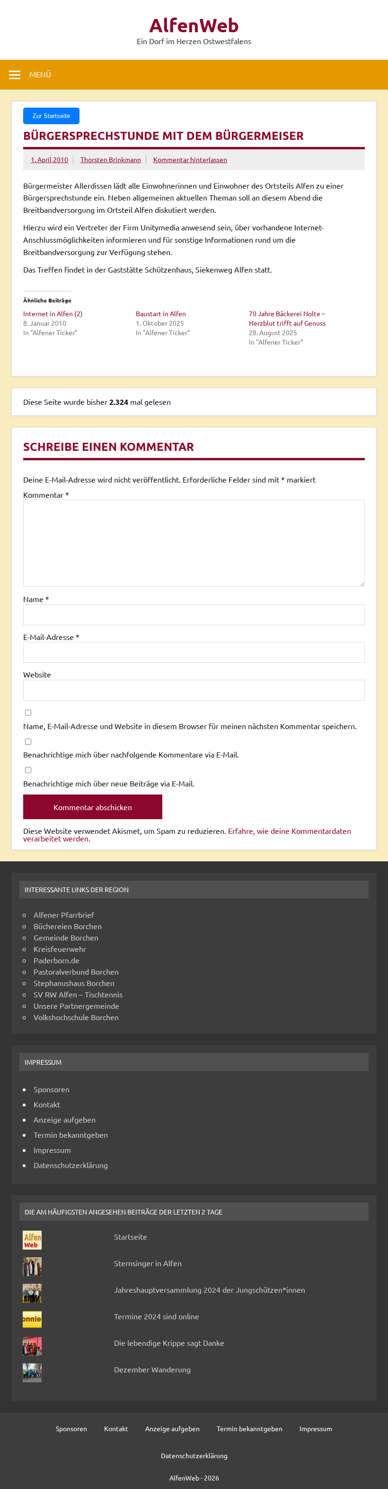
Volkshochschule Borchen (76, 1017)
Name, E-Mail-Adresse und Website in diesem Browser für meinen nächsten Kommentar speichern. (190, 726)
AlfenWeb (194, 24)
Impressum (52, 1149)
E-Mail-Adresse (51, 636)
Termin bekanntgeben (71, 1134)
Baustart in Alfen (161, 313)
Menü (40, 74)
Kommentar (46, 494)
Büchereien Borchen (68, 926)
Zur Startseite (51, 115)
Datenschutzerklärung (71, 1164)
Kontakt (47, 1104)
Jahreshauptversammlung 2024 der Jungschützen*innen (209, 1289)
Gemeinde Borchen (66, 937)
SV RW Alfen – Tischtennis (78, 994)
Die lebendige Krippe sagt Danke (169, 1342)
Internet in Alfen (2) (53, 313)
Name (36, 599)
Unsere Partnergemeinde (76, 1005)
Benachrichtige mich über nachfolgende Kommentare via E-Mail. (131, 754)
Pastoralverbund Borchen (76, 971)
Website (37, 674)
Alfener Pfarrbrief (64, 914)
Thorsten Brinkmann (110, 159)
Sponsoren (52, 1089)
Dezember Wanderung (152, 1369)
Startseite (130, 1236)
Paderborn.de (56, 960)
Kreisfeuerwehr (60, 948)
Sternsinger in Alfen (148, 1263)
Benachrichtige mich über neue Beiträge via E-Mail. (108, 783)
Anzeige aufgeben (65, 1119)
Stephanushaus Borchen (74, 982)
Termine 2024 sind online (156, 1316)
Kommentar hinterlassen (190, 159)
